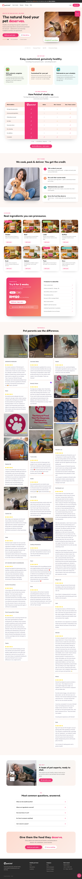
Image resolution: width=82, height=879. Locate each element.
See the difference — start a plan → (41, 146)
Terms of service (50, 871)
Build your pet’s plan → (10, 35)
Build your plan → (17, 302)
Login (70, 5)
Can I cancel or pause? (41, 824)
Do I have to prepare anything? (41, 818)
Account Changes (50, 869)
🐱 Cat (18, 292)
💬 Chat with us (25, 35)
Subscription (32, 867)
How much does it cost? (41, 813)
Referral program (50, 867)
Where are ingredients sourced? (41, 807)
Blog (48, 864)
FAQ (31, 5)
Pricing (26, 5)
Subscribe (76, 5)
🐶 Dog (12, 292)
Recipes (21, 5)
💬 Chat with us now (46, 780)
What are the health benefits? (41, 802)
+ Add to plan (8, 242)
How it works (15, 5)
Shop (31, 864)
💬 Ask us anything (50, 847)
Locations (32, 869)
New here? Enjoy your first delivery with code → (41, 1)
